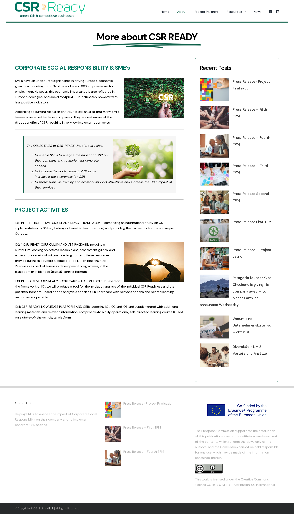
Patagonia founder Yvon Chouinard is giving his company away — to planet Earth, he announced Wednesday (236, 291)
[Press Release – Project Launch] (214, 258)
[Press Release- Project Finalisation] (214, 89)
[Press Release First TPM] (214, 230)
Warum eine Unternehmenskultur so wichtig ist (252, 325)
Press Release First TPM (252, 221)
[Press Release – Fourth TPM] (214, 146)
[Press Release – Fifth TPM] (214, 117)
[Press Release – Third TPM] (214, 174)
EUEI (51, 508)
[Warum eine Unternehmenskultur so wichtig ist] (214, 327)
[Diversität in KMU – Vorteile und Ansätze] (214, 355)
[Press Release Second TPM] (214, 202)
